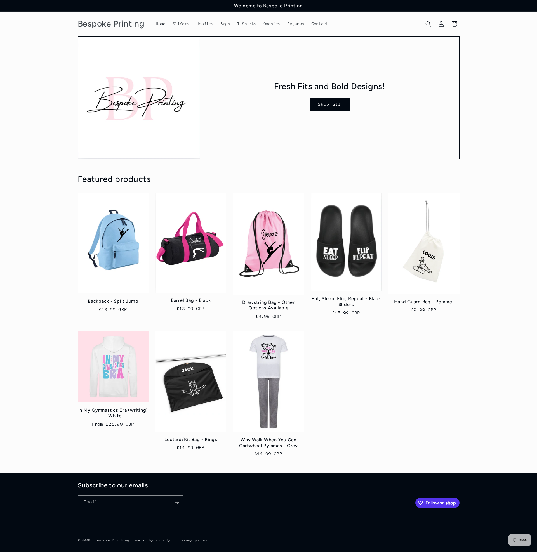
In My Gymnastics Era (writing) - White (113, 413)
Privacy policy (193, 540)
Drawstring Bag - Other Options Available (268, 305)
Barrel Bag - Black (191, 300)
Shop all (329, 104)
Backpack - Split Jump (113, 301)
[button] (428, 23)
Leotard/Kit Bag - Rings (190, 439)
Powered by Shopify (151, 540)
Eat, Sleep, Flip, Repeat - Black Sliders (346, 301)
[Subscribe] (176, 502)
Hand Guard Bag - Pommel (423, 301)
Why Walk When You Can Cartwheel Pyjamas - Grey (268, 442)
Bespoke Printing (112, 540)
